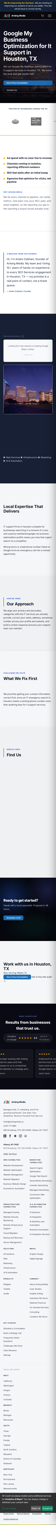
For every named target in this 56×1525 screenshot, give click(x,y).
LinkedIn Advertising (39, 1185)
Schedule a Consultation (14, 1328)
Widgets (7, 1284)
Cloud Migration (10, 1233)
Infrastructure (9, 1268)
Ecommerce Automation (14, 1188)
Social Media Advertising (41, 1181)
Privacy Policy (8, 1514)
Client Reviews (10, 1350)
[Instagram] (20, 1137)
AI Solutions (35, 1212)
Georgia (6, 1436)
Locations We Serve (38, 1316)
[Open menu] (50, 16)
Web (5, 1258)
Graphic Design (36, 1254)
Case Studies (35, 1289)
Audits (6, 1293)
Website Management (13, 1174)
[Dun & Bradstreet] (25, 1137)
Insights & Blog (36, 1293)
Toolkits (6, 1289)
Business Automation (39, 1229)
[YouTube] (15, 1137)
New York (7, 1474)
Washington (8, 1385)
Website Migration (11, 1179)
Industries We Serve (39, 1298)
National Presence (38, 1303)
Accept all (47, 1508)
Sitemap (6, 1355)
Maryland (7, 1454)
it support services (35, 704)
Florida (6, 1440)
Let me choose (9, 1508)
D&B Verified (10, 1154)
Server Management (12, 1242)
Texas (6, 1431)
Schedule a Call (13, 918)
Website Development (13, 1165)
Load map (28, 355)
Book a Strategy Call (12, 1333)
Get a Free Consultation (17, 83)
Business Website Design (14, 1184)
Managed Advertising (39, 1190)
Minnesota (8, 1420)
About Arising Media (39, 1284)
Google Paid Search (38, 1176)
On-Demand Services (39, 1307)
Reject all (36, 1508)
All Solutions (8, 1254)
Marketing (7, 1263)
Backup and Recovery (13, 1238)
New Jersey (8, 1484)
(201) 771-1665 (9, 1126)
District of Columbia (12, 1459)
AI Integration (35, 1217)
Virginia (6, 1445)
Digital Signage (36, 1258)
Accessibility (37, 1514)
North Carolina (9, 1449)
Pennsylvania (9, 1479)
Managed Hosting (11, 1212)
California (7, 1381)
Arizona (6, 1395)
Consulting (34, 1312)
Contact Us (12, 90)
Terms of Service (23, 1514)
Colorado (7, 1399)
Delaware (7, 1463)
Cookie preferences (10, 1519)
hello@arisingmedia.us (13, 1122)
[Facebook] (10, 1137)
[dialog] (28, 1503)
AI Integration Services (40, 1234)
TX (22, 336)
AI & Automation (10, 1272)
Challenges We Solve (12, 1346)
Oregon (6, 1390)
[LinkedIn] (4, 1137)
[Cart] (42, 15)
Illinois (6, 1410)
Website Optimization (12, 1170)
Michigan (7, 1415)
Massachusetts (10, 1488)
